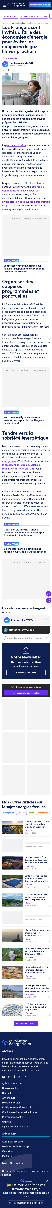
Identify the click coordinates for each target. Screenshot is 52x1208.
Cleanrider (7, 1151)
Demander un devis (40, 5)
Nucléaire (30, 866)
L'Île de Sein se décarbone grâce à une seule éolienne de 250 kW (37, 933)
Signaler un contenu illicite (16, 1126)
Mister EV (7, 1156)
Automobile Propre (12, 1141)
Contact (6, 1093)
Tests (31, 813)
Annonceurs (8, 1097)
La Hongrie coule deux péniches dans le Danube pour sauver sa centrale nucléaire (37, 988)
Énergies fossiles (18, 23)
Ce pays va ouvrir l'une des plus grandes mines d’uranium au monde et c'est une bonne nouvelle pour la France (36, 860)
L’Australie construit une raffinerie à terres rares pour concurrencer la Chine (36, 970)
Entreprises (8, 813)
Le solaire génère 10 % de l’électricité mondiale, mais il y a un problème (37, 824)
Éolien (28, 903)
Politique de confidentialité (16, 1107)
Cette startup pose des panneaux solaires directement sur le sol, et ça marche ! (37, 878)
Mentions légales (11, 1102)
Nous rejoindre (10, 1088)
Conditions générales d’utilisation (20, 1112)
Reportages (42, 813)
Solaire (29, 830)
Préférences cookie (12, 1117)
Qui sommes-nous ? (13, 1083)
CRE (32, 468)
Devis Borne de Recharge (15, 1146)
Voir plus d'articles (24, 1023)
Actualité (21, 813)
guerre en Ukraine (15, 145)
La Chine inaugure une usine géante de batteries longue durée (37, 1007)
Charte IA (7, 1121)
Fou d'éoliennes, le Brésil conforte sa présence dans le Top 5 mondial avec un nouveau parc (36, 897)
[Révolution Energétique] (16, 5)
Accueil (5, 23)
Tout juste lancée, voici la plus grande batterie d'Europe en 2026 (37, 951)
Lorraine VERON (23, 62)
